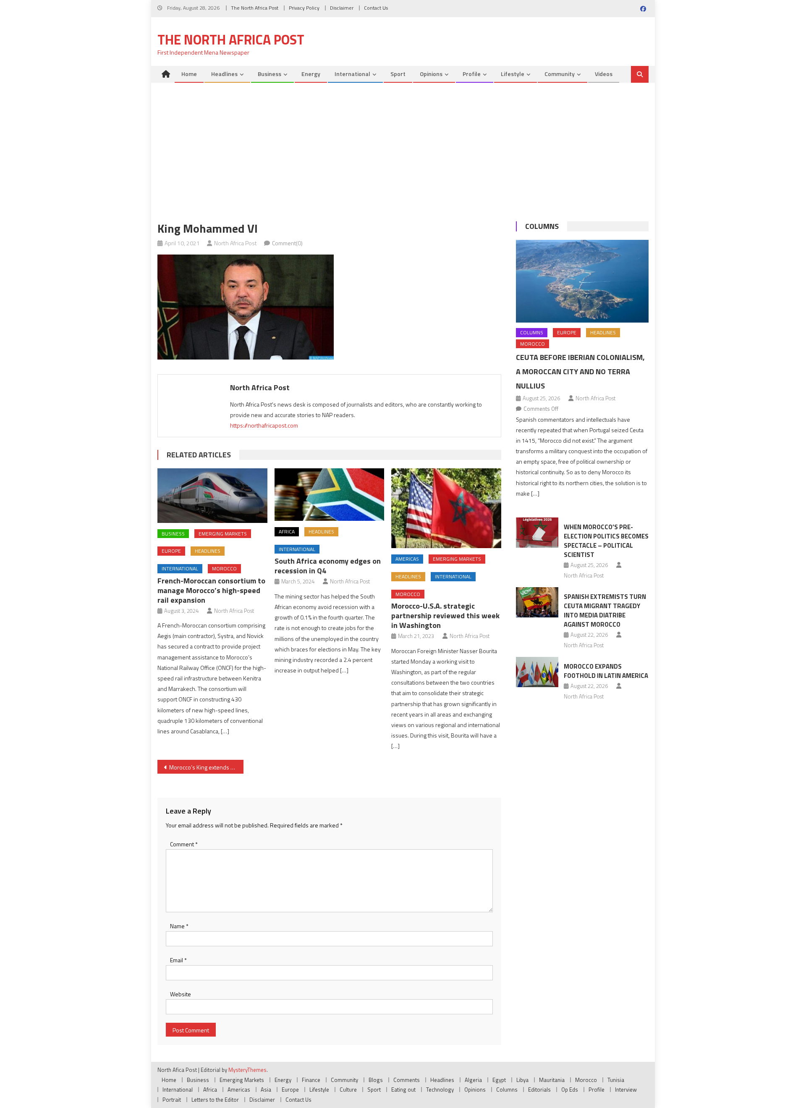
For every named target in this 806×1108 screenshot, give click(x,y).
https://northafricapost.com (264, 425)
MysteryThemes (247, 1070)
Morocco (224, 568)
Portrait (171, 1099)
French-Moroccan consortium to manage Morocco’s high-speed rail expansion (211, 590)
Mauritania (552, 1080)
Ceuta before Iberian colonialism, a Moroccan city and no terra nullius (580, 371)
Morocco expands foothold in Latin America (606, 671)
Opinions (431, 73)
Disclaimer (341, 8)
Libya (522, 1080)
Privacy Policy (304, 8)
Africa (287, 532)
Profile (472, 73)
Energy (310, 73)
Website (180, 994)
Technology (440, 1089)
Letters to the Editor (215, 1099)
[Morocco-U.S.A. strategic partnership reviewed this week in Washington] (446, 508)
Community (559, 73)
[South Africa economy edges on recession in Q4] (330, 494)
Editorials (539, 1089)
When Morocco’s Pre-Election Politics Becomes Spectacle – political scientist (606, 540)
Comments (406, 1080)
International (352, 73)
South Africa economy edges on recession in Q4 (328, 565)
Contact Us (376, 8)
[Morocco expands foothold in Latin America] (537, 672)
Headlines (224, 73)
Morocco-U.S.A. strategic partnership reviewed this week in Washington (445, 615)
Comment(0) (287, 243)
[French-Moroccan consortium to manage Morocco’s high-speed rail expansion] (212, 495)
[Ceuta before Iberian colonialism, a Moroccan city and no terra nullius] (582, 281)
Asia (266, 1089)
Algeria (473, 1080)
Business (269, 73)
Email (178, 960)
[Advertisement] (403, 146)
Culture (348, 1089)
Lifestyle (512, 73)
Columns (542, 226)
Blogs (376, 1080)
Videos (603, 73)
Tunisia (615, 1080)
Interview (626, 1089)
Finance (311, 1080)
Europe (171, 551)
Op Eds (569, 1089)
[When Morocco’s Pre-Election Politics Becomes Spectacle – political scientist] (537, 532)
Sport (398, 73)
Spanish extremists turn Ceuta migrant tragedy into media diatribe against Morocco (605, 610)
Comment (184, 844)
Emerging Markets (223, 534)
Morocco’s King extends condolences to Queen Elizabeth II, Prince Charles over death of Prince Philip (206, 767)
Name (179, 926)
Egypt (499, 1080)
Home (189, 73)
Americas (407, 559)
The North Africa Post (254, 8)
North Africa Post (235, 243)
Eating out (403, 1089)
